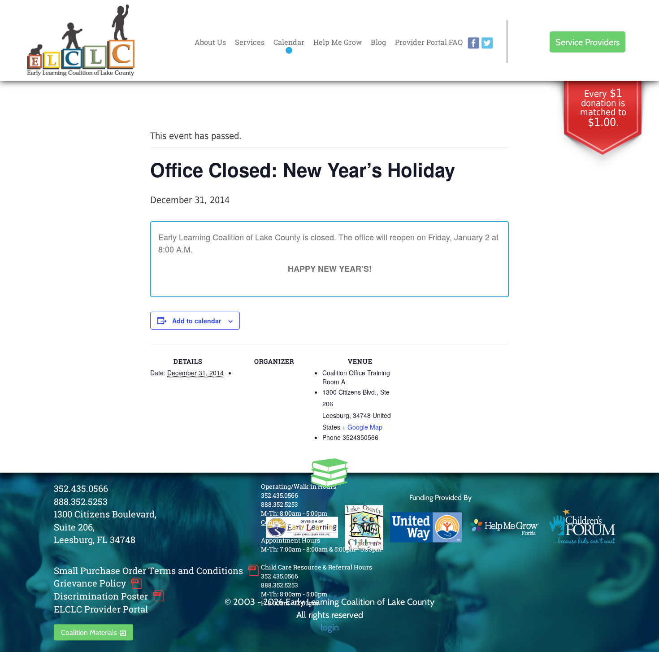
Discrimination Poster (101, 596)
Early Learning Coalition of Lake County (80, 40)
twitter (487, 43)
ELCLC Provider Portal (101, 609)
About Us (210, 42)
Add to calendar (196, 320)
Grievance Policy (90, 583)
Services (249, 42)
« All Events (170, 105)
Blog (378, 42)
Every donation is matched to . (603, 108)
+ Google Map (362, 426)
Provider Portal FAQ (429, 42)
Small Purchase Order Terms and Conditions (148, 570)
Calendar (288, 42)
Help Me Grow (337, 42)
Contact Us (277, 522)
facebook (473, 43)
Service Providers (587, 42)
